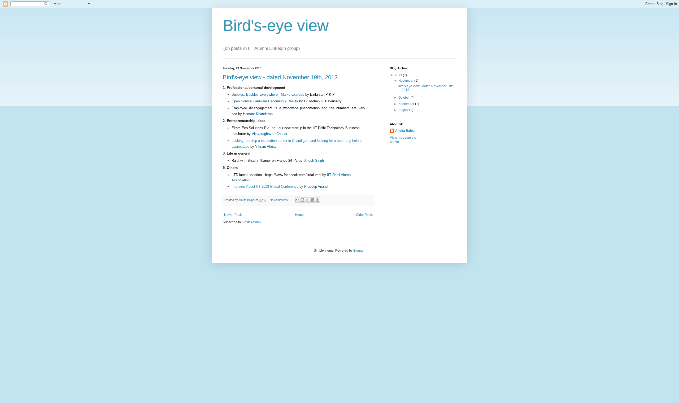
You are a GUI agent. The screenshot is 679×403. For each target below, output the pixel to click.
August (403, 110)
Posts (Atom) (251, 222)
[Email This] (297, 200)
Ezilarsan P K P (322, 95)
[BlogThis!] (302, 200)
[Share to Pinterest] (317, 200)
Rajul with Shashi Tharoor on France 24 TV (265, 161)
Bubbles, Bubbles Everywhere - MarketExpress (268, 95)
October (404, 97)
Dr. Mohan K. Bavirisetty (323, 101)
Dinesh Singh (313, 161)
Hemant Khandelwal (258, 114)
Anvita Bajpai (405, 131)
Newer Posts (233, 215)
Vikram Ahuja (265, 146)
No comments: (279, 200)
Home (299, 215)
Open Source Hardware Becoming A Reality (265, 101)
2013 (399, 75)
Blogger (358, 250)
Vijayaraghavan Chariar (269, 134)
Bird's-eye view (276, 25)
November (406, 80)
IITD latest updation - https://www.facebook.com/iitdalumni (276, 175)
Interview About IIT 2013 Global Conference (265, 187)
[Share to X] (307, 200)
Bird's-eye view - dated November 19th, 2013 (280, 77)
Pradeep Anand (316, 187)
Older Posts (364, 215)
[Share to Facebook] (312, 200)
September (406, 104)
